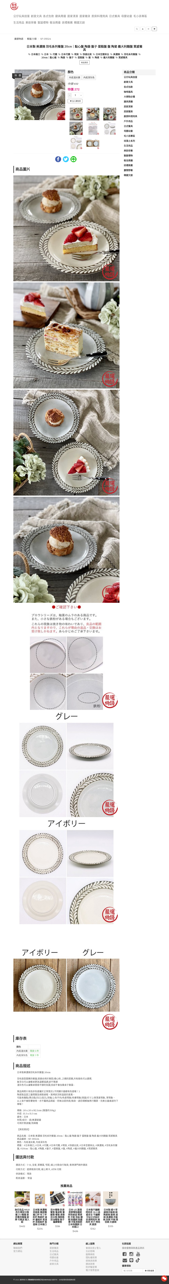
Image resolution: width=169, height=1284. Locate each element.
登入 (99, 1248)
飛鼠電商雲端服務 (66, 1280)
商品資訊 (84, 62)
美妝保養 (30, 22)
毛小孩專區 (140, 16)
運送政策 (90, 1264)
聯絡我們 (17, 1248)
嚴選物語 (18, 39)
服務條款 (90, 1254)
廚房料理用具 (100, 16)
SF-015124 (45, 39)
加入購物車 (76, 101)
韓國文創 (79, 22)
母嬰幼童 (126, 16)
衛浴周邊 (55, 22)
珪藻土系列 (129, 141)
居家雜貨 (84, 16)
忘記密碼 (90, 1251)
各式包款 (48, 16)
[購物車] (154, 29)
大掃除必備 (129, 97)
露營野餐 (128, 170)
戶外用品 (128, 121)
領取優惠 (150, 1271)
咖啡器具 (128, 92)
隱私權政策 (91, 1257)
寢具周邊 (60, 16)
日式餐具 (114, 16)
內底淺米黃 (74, 77)
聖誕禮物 (43, 22)
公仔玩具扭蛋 (21, 16)
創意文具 (36, 16)
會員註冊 (90, 1248)
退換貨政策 (91, 1260)
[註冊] (142, 29)
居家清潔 (72, 16)
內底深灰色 (89, 77)
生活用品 (18, 22)
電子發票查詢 (92, 1270)
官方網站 (17, 1251)
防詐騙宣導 (91, 1267)
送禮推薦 (67, 22)
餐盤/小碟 (32, 39)
